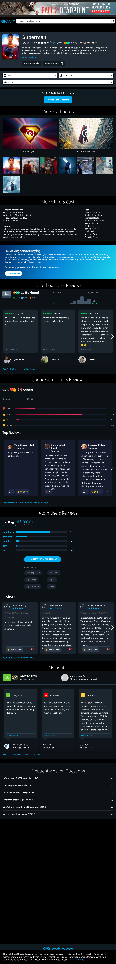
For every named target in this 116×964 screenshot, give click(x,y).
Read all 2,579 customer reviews (18, 657)
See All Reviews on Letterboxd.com (19, 369)
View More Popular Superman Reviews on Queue (25, 502)
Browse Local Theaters (58, 99)
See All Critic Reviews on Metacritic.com (21, 754)
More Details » (29, 57)
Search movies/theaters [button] (30, 21)
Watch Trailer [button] (29, 63)
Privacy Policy (76, 959)
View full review (12, 735)
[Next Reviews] (112, 336)
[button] (29, 75)
